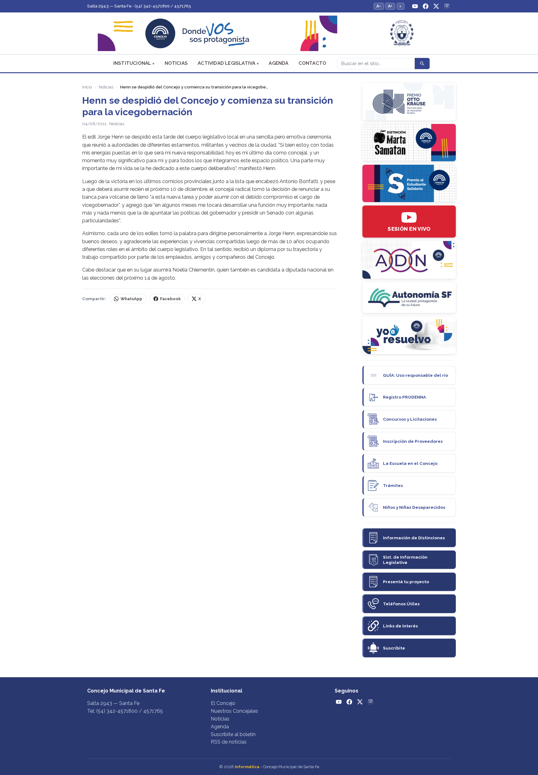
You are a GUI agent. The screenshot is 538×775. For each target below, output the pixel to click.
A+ (390, 6)
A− (378, 6)
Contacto (313, 63)
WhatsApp (131, 298)
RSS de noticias (229, 742)
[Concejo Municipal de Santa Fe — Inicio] (269, 33)
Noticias (176, 63)
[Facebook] (426, 6)
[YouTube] (415, 6)
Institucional (132, 63)
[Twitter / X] (436, 6)
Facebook (170, 298)
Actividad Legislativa (226, 63)
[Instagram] (447, 6)
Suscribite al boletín (233, 734)
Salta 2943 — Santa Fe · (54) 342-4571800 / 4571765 (139, 6)
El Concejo (223, 703)
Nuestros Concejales (234, 711)
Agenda (278, 63)
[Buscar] (422, 63)
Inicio (87, 87)
